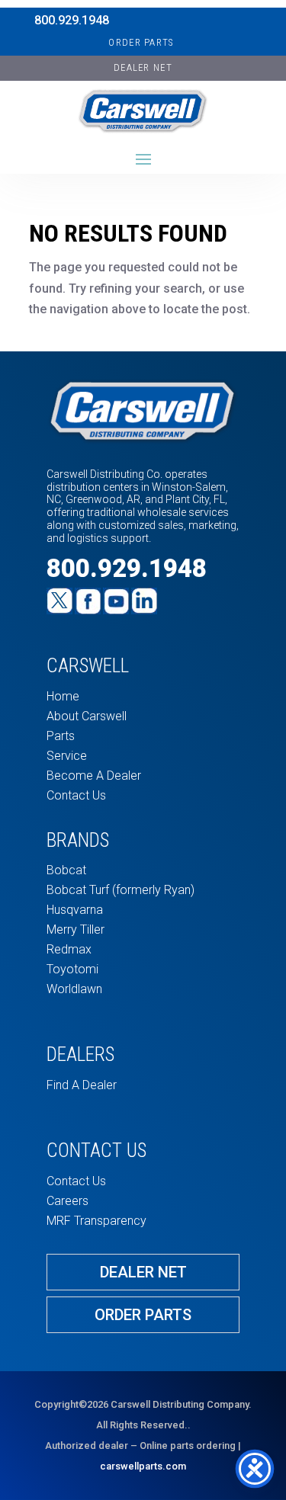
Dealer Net (143, 1272)
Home (63, 696)
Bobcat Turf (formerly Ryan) (120, 890)
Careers (67, 1201)
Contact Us (76, 795)
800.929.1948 (71, 20)
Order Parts (140, 42)
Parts (61, 736)
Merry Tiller (75, 929)
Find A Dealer (82, 1085)
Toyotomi (72, 969)
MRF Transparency (96, 1220)
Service (67, 755)
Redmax (69, 949)
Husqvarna (75, 909)
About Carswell (87, 716)
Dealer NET (143, 67)
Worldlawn (74, 989)
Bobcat (66, 870)
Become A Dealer (94, 775)
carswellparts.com (143, 1466)
